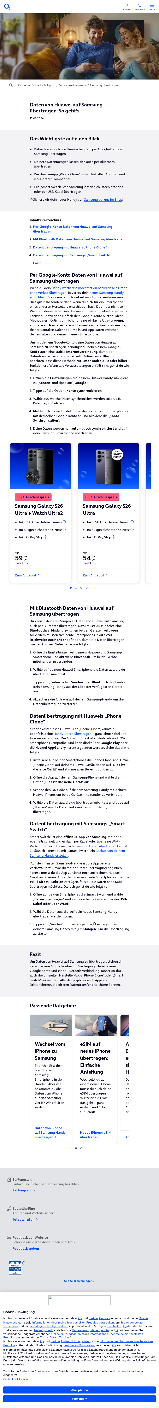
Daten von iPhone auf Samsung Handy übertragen (50, 1132)
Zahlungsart (22, 1190)
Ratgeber (24, 85)
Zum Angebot (26, 575)
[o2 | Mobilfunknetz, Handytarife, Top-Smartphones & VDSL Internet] (11, 85)
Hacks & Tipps (44, 85)
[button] (64, 522)
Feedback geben (26, 1248)
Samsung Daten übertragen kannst (101, 846)
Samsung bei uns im (103, 199)
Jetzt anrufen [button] (23, 1219)
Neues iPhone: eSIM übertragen (95, 1134)
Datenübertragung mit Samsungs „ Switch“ (72, 255)
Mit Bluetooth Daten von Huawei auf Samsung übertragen (78, 239)
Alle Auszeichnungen (78, 1281)
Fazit (37, 263)
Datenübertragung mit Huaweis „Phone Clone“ (70, 247)
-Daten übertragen (73, 733)
